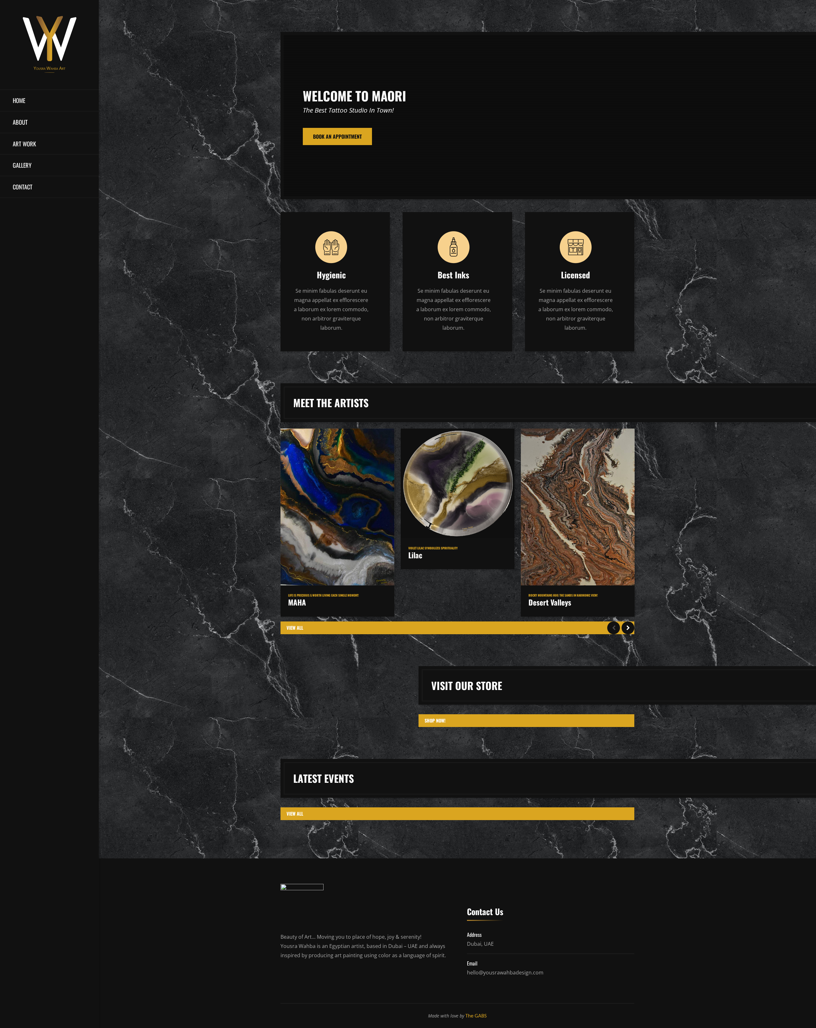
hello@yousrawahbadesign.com (505, 972)
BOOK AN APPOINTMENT (337, 136)
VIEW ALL (295, 627)
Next (628, 627)
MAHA (297, 602)
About (20, 122)
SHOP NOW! (435, 720)
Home (19, 100)
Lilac (415, 555)
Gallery (22, 165)
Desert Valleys (549, 602)
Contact (23, 186)
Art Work (24, 143)
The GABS (476, 1016)
